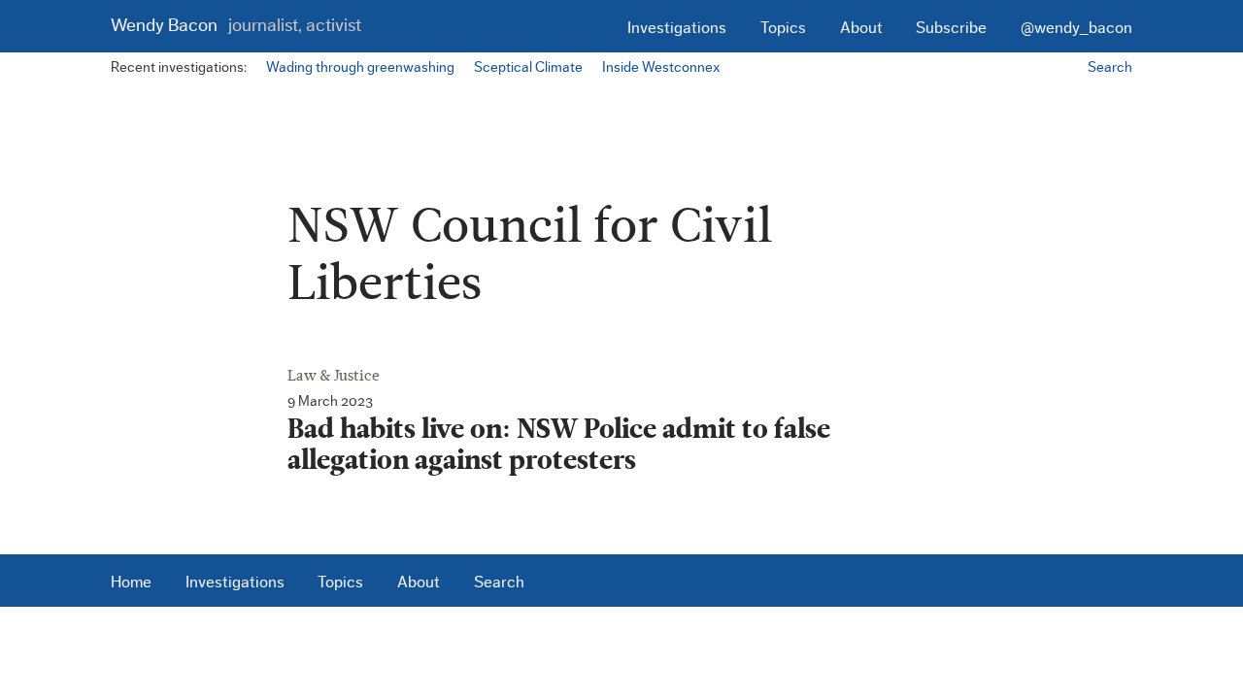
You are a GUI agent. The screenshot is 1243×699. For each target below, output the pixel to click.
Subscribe (951, 27)
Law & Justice (333, 375)
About (861, 27)
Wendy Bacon (236, 26)
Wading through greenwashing (360, 67)
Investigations (676, 27)
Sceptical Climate (528, 67)
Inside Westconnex (661, 67)
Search (1110, 67)
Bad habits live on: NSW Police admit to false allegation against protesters (558, 445)
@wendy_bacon (1076, 27)
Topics (783, 27)
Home (131, 582)
